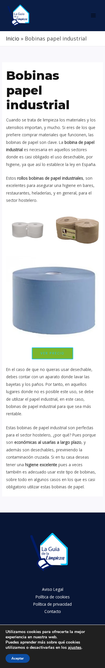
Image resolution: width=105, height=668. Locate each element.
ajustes (74, 647)
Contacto (52, 611)
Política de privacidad (52, 604)
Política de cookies (53, 597)
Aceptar (17, 658)
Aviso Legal (52, 589)
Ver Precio (52, 353)
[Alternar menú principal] (93, 16)
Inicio (12, 38)
